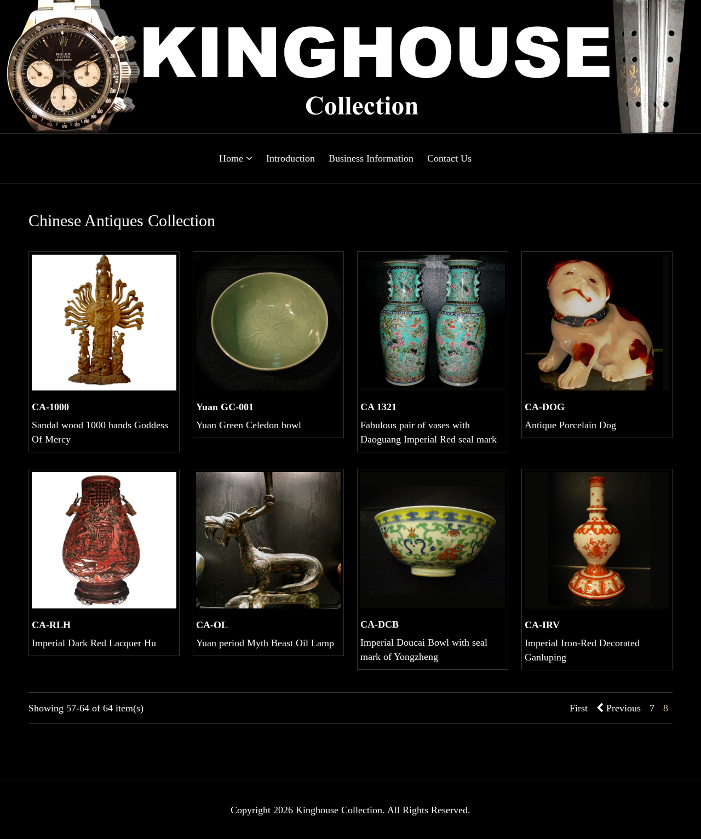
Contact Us (449, 158)
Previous (622, 708)
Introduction (290, 158)
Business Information (371, 158)
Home (232, 158)
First (579, 708)
